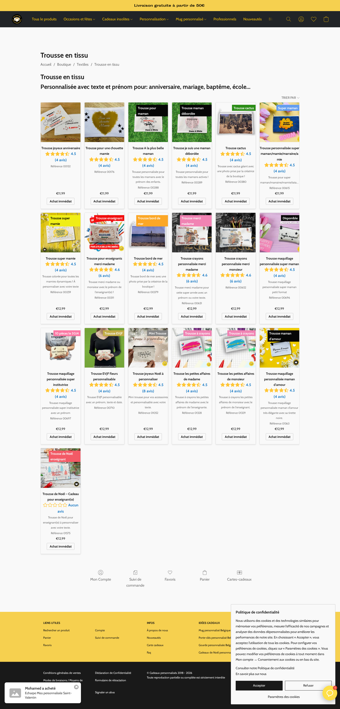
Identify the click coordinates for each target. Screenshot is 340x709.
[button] (17, 19)
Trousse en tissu (106, 64)
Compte (100, 630)
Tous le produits (44, 19)
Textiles (83, 64)
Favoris (170, 579)
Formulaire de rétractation (110, 680)
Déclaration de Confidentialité (113, 673)
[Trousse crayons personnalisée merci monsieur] (235, 232)
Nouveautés (252, 19)
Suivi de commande (135, 582)
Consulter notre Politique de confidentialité (265, 668)
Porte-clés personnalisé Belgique (218, 637)
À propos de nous (157, 630)
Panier (205, 579)
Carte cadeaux (155, 645)
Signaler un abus (105, 692)
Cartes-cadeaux (239, 579)
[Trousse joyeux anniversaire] (60, 122)
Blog (272, 19)
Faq (149, 652)
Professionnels (224, 19)
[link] (284, 695)
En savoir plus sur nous (251, 674)
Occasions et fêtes (78, 19)
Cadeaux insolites (116, 19)
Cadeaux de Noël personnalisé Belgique (222, 652)
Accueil (45, 64)
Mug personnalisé (190, 19)
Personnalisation (153, 19)
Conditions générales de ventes (62, 673)
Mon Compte (100, 579)
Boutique (64, 64)
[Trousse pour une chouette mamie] (104, 122)
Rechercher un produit (56, 630)
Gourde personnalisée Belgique (217, 645)
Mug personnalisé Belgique (215, 630)
